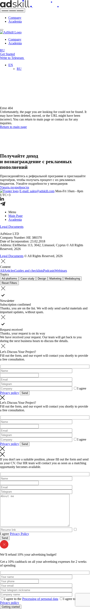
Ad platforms (9, 278)
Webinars (61, 270)
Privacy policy (9, 393)
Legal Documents (11, 226)
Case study (27, 278)
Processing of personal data (40, 599)
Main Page (15, 216)
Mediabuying (72, 278)
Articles (9, 270)
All (2, 270)
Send (25, 393)
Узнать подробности (14, 187)
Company (14, 17)
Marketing (55, 278)
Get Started (7, 54)
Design (42, 278)
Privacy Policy (19, 534)
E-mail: (36, 191)
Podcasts (49, 270)
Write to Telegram (12, 58)
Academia (15, 21)
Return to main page (13, 127)
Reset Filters (9, 283)
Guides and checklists (28, 270)
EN (10, 65)
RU (2, 50)
